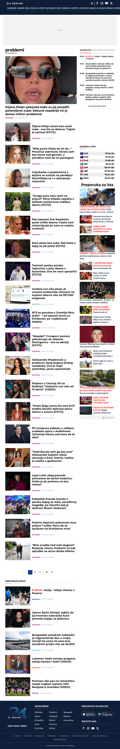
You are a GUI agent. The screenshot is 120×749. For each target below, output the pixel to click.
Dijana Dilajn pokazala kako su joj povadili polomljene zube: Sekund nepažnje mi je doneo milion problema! (37, 111)
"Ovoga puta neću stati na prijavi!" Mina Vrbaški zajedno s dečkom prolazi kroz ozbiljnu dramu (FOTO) (53, 200)
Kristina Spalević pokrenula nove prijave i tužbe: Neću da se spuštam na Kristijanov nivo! (54, 525)
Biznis (93, 8)
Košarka (36, 599)
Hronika (66, 8)
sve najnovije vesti (97, 106)
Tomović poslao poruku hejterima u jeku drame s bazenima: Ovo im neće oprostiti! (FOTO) (54, 270)
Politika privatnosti (81, 736)
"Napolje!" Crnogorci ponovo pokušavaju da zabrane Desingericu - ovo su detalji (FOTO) (51, 341)
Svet (58, 8)
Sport (42, 8)
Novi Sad (68, 724)
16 (47, 572)
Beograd (36, 650)
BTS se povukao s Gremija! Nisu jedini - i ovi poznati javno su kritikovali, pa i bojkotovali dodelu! (53, 317)
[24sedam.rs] (14, 3)
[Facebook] (97, 3)
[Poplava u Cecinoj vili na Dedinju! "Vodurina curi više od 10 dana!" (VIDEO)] (17, 389)
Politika (34, 8)
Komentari (109, 50)
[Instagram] (102, 3)
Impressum (39, 736)
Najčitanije (97, 50)
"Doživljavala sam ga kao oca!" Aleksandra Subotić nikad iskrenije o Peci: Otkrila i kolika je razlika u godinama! (53, 456)
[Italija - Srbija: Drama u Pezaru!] (17, 595)
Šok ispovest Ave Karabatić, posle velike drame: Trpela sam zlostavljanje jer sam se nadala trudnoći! (53, 224)
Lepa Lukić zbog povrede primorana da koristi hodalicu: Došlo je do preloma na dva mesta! (52, 480)
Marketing (51, 736)
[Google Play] (105, 714)
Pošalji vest (64, 736)
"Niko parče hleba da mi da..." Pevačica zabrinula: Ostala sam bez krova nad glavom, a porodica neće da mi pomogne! (53, 153)
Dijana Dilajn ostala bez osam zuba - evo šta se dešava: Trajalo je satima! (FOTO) (53, 129)
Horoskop (68, 720)
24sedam (50, 746)
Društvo (75, 8)
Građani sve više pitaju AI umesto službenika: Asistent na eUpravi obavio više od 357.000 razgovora (53, 294)
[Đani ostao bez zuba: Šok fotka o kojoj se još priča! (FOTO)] (17, 248)
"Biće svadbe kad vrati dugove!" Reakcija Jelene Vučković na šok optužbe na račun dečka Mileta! (53, 548)
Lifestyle (84, 8)
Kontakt (27, 736)
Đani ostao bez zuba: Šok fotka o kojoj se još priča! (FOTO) (54, 245)
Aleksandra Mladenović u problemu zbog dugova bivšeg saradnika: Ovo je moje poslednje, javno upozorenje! (52, 364)
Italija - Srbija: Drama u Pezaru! (53, 592)
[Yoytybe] (106, 3)
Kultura (101, 8)
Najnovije (11, 8)
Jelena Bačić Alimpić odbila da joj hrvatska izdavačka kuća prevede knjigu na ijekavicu (52, 615)
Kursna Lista (88, 146)
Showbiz (50, 8)
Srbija (109, 8)
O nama (17, 736)
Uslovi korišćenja (99, 736)
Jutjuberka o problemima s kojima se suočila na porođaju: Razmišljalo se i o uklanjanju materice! (52, 177)
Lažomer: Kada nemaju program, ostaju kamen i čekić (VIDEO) (54, 660)
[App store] (89, 714)
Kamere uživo (23, 8)
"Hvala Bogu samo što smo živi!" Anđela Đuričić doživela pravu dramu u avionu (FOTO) (53, 409)
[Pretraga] (92, 3)
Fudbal (35, 693)
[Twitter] (111, 3)
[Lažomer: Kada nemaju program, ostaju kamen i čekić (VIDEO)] (17, 664)
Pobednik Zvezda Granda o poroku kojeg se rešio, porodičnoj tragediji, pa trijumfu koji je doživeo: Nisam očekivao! (54, 504)
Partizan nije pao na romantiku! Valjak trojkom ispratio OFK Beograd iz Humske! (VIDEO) (53, 684)
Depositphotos (60, 739)
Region (67, 716)
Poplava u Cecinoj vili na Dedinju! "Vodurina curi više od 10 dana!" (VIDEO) (52, 386)
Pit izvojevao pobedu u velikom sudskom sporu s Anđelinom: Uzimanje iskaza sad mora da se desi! (53, 433)
